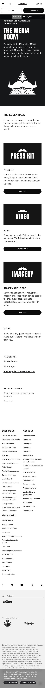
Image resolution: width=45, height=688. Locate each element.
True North (6, 547)
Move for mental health (11, 440)
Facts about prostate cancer (10, 541)
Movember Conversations (12, 536)
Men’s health (7, 562)
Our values (27, 451)
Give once (6, 455)
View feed (8, 401)
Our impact (27, 444)
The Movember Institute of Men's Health (32, 461)
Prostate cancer (29, 472)
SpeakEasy (6, 570)
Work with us (28, 455)
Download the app (9, 475)
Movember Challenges (10, 483)
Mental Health (7, 520)
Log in (39, 4)
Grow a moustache (9, 436)
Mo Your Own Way (9, 447)
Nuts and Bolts (7, 558)
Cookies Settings (11, 683)
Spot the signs (7, 524)
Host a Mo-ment (8, 444)
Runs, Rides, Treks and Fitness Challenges (11, 509)
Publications (28, 502)
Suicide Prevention (9, 528)
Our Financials (28, 480)
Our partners (28, 510)
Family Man (6, 566)
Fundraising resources (10, 471)
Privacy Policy (22, 678)
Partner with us (29, 506)
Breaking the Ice (8, 574)
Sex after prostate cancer (12, 551)
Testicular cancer (29, 476)
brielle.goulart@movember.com (19, 372)
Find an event (7, 487)
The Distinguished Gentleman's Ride (9, 492)
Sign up (11, 10)
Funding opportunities (31, 499)
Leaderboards (7, 479)
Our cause (27, 440)
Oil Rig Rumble (8, 504)
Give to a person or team (11, 459)
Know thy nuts (7, 555)
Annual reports (29, 484)
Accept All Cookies (28, 683)
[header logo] (22, 4)
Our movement (29, 436)
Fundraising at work (9, 451)
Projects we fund (29, 488)
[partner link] (12, 607)
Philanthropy (7, 467)
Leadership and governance (29, 493)
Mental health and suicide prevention (33, 467)
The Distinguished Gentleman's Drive (9, 498)
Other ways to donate (10, 463)
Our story (26, 447)
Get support (6, 532)
